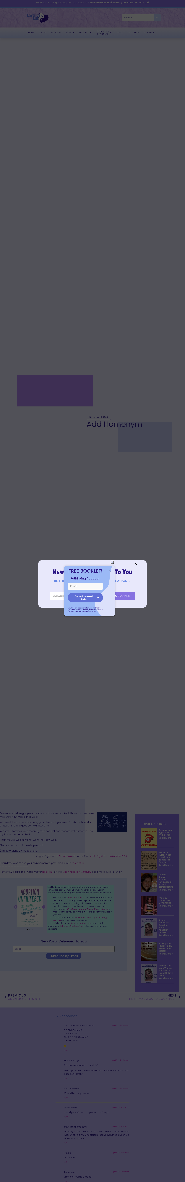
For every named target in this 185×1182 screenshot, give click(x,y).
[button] (136, 564)
